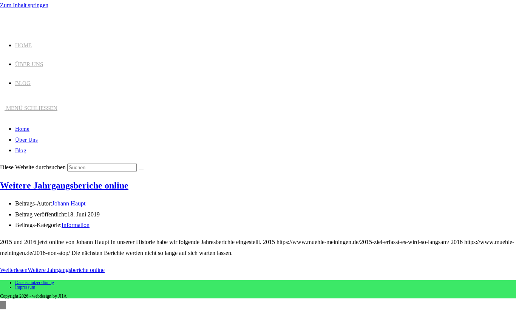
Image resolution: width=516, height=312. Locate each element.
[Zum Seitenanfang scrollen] (3, 305)
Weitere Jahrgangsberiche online (64, 185)
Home (22, 129)
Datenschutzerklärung (34, 282)
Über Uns (26, 140)
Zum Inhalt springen (24, 5)
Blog (20, 150)
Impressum (25, 287)
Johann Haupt (68, 203)
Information (76, 225)
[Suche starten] (141, 169)
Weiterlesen (52, 270)
